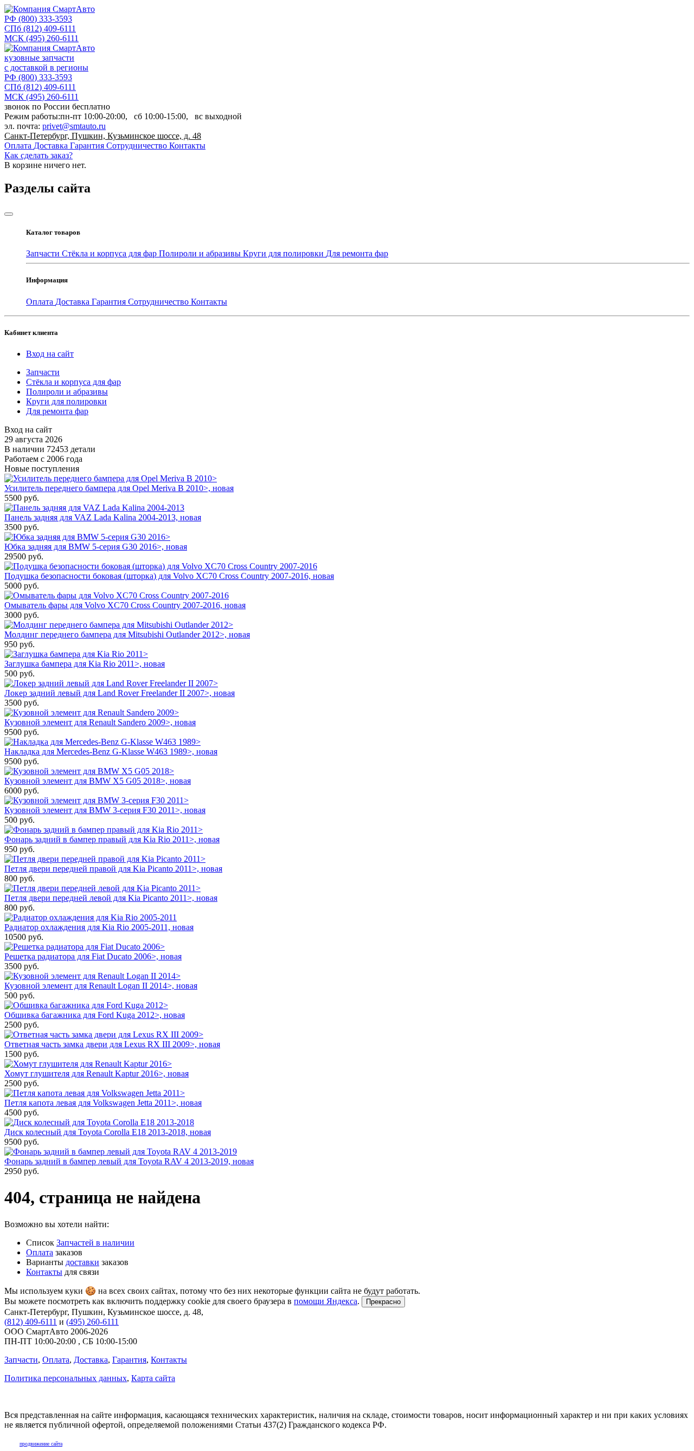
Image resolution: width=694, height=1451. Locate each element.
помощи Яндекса (325, 1301)
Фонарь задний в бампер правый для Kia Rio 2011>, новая (112, 839)
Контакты (187, 145)
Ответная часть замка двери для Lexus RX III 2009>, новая (112, 1044)
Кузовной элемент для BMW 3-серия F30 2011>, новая (104, 810)
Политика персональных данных (65, 1378)
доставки (82, 1262)
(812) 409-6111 (40, 28)
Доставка (52, 145)
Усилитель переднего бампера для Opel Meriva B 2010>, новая (119, 488)
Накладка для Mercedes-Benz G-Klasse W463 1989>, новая (110, 751)
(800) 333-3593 (38, 18)
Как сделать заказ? (38, 155)
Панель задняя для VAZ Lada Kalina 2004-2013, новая (102, 517)
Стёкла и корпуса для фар (110, 253)
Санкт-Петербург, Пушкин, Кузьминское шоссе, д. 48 (102, 135)
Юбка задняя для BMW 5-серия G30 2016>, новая (95, 546)
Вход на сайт (50, 353)
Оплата (19, 145)
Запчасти (44, 253)
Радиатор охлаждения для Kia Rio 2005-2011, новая (99, 927)
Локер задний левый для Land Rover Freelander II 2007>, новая (119, 693)
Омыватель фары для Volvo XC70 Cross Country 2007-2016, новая (125, 605)
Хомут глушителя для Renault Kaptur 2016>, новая (96, 1073)
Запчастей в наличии (95, 1242)
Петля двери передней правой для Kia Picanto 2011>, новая (113, 868)
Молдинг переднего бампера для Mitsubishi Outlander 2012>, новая (127, 634)
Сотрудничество (137, 145)
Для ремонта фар (357, 253)
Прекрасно (383, 1302)
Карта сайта (153, 1378)
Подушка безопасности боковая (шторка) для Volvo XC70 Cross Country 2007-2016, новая (169, 576)
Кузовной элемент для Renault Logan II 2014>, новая (100, 985)
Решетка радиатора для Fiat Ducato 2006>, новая (93, 956)
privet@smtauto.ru (74, 126)
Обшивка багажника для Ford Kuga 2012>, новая (94, 1015)
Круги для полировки (284, 253)
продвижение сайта (41, 1444)
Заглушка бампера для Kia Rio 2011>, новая (84, 663)
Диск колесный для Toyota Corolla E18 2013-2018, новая (107, 1132)
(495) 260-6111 (41, 38)
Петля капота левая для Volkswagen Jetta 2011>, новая (103, 1102)
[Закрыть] (8, 214)
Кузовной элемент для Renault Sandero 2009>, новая (100, 722)
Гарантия (88, 145)
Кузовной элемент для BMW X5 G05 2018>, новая (97, 780)
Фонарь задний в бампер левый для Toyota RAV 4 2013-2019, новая (129, 1161)
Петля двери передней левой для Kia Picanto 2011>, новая (110, 897)
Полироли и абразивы (201, 253)
